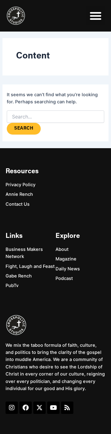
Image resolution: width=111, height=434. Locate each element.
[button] (95, 15)
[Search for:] (55, 116)
